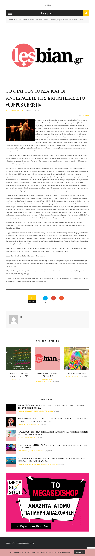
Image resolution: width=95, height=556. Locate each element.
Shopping (28, 464)
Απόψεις (69, 377)
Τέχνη (76, 377)
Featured (21, 411)
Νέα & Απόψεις (34, 424)
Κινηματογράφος (43, 381)
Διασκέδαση (11, 110)
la (38, 110)
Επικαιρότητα (23, 424)
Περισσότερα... (66, 552)
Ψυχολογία (48, 411)
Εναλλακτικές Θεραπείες (34, 411)
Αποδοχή (79, 552)
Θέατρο (20, 110)
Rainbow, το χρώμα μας (76, 373)
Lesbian (47, 5)
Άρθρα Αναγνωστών (39, 464)
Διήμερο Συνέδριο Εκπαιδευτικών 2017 (18, 374)
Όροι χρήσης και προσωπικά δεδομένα (20, 543)
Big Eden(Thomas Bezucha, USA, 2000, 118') (47, 374)
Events (14, 379)
